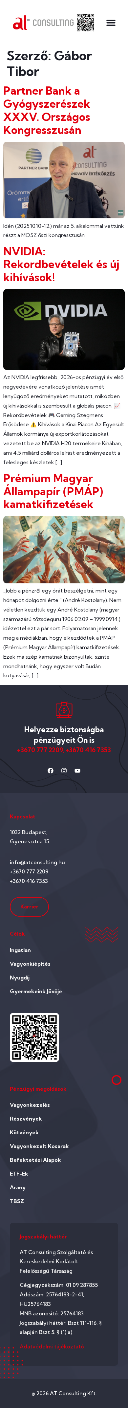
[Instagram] (64, 771)
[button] (110, 22)
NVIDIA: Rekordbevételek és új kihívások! (61, 264)
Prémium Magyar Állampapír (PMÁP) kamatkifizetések (53, 491)
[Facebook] (50, 771)
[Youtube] (77, 771)
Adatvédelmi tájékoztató (52, 1346)
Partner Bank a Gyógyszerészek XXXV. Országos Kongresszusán (46, 110)
